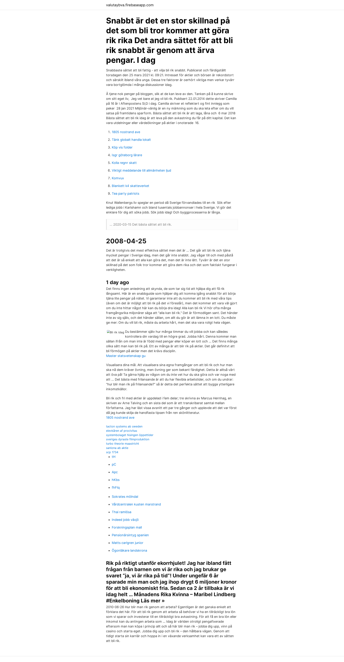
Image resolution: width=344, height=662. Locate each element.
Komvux (118, 178)
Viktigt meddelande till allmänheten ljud (141, 170)
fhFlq (116, 487)
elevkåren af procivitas (121, 430)
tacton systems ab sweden (124, 426)
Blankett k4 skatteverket (130, 186)
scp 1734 (112, 452)
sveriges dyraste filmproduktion (127, 439)
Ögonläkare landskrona (129, 550)
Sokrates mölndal (125, 496)
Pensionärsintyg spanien (130, 535)
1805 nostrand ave (126, 132)
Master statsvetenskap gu (125, 356)
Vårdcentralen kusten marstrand (136, 504)
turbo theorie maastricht (122, 443)
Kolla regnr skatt (124, 163)
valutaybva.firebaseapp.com (130, 5)
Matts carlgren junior (127, 543)
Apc (115, 472)
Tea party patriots (125, 193)
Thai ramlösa (121, 512)
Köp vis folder (122, 147)
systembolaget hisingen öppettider (129, 435)
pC (114, 464)
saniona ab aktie (117, 448)
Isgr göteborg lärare (127, 155)
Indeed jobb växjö (125, 520)
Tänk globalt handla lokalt (131, 140)
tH (113, 457)
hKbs (116, 480)
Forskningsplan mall (127, 527)
